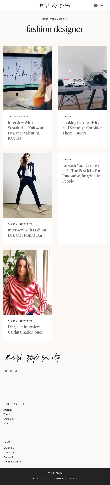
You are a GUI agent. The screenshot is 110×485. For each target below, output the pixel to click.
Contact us (8, 452)
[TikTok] (16, 371)
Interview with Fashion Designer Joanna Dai (27, 232)
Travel (6, 414)
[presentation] (27, 78)
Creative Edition (18, 117)
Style (5, 423)
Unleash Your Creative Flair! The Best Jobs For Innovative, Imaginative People (82, 173)
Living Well (8, 418)
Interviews (25, 224)
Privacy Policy (55, 473)
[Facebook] (5, 371)
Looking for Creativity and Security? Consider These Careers (82, 127)
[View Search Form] (96, 5)
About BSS (8, 447)
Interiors (7, 409)
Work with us (9, 457)
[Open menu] (101, 5)
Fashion (12, 224)
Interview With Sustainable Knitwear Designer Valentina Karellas (26, 130)
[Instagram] (11, 371)
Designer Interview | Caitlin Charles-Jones (25, 329)
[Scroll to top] (103, 476)
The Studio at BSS (12, 461)
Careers (67, 117)
